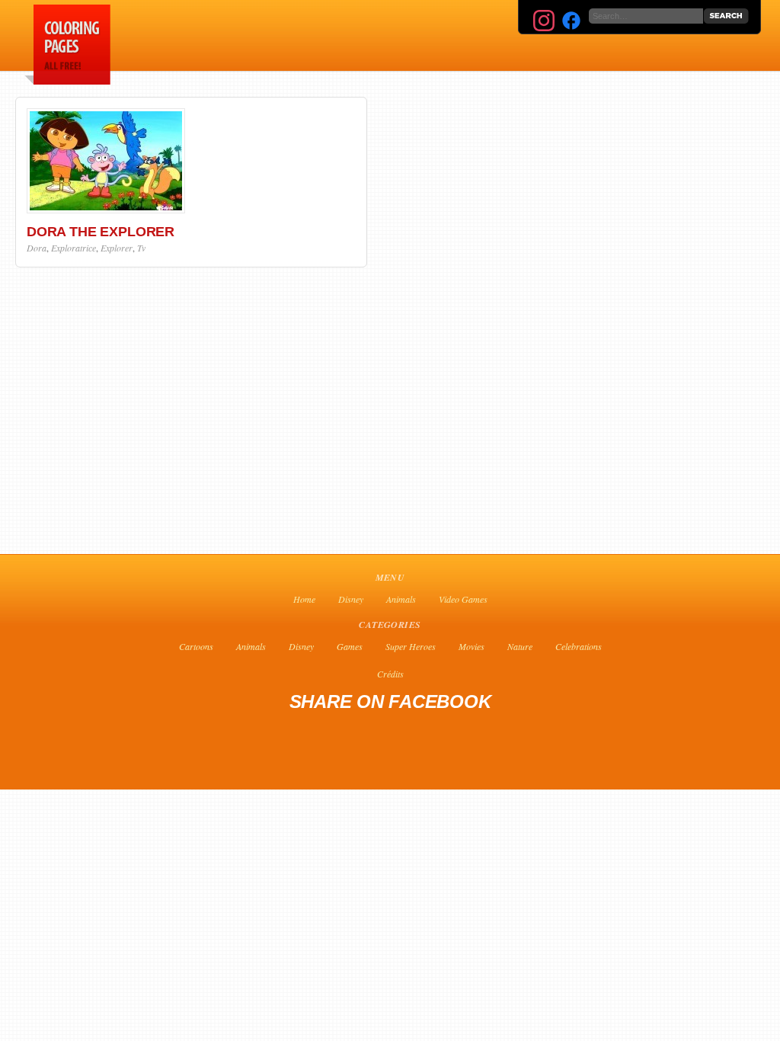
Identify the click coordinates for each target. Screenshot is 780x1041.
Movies (471, 646)
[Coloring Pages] (64, 81)
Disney (350, 599)
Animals (401, 599)
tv (141, 248)
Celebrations (578, 646)
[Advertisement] (480, 35)
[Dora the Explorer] (106, 209)
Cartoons (196, 646)
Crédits (390, 674)
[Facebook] (571, 20)
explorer (117, 248)
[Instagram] (544, 20)
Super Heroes (410, 646)
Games (350, 646)
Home (304, 599)
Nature (519, 646)
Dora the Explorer (100, 231)
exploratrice (73, 248)
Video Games (463, 599)
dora (36, 248)
